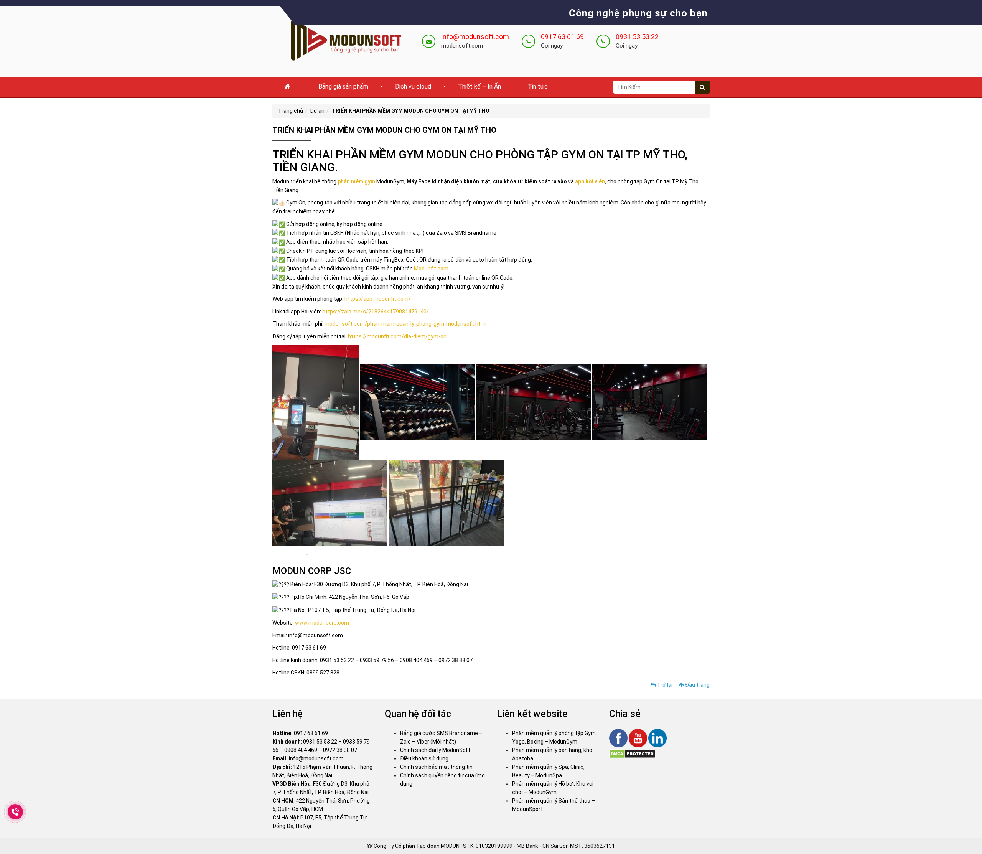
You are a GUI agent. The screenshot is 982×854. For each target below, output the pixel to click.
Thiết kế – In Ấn (479, 86)
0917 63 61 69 (562, 37)
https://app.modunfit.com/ (377, 299)
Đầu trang (697, 685)
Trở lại (664, 685)
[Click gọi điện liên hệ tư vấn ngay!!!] (15, 812)
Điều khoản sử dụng (424, 758)
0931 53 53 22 (637, 37)
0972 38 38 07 (340, 750)
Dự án (317, 111)
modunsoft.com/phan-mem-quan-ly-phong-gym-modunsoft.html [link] (406, 324)
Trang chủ (290, 111)
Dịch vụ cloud (413, 86)
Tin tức (538, 86)
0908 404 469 (300, 750)
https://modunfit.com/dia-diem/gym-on (397, 336)
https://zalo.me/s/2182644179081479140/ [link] (375, 311)
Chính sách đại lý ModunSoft (435, 750)
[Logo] (341, 41)
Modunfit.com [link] (431, 268)
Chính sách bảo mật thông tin (436, 767)
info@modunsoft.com (475, 37)
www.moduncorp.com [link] (322, 623)
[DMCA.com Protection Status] (632, 753)
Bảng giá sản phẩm (343, 86)
